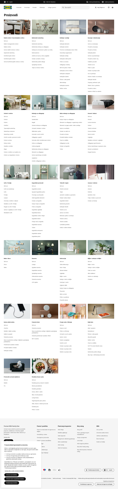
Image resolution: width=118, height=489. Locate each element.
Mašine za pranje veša (65, 352)
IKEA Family (61, 445)
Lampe (33, 264)
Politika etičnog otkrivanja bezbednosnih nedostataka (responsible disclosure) (96, 478)
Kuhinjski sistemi (64, 47)
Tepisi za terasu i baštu (38, 67)
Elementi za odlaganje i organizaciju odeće (71, 122)
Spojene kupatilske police (38, 192)
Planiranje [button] (42, 7)
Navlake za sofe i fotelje (10, 204)
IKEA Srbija (60, 429)
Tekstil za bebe (64, 221)
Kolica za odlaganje (37, 143)
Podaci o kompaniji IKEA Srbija (69, 478)
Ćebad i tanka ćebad (65, 198)
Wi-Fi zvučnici (35, 338)
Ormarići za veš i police (66, 334)
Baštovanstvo (35, 53)
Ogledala (62, 273)
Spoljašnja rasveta (37, 64)
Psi (4, 386)
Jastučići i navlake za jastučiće (67, 195)
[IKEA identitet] (8, 7)
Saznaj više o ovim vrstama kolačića (14, 471)
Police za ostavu (64, 61)
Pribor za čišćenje (64, 331)
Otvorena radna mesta (102, 432)
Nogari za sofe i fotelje (10, 206)
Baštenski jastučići (65, 204)
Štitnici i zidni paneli (65, 79)
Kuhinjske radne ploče (65, 58)
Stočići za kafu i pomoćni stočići (12, 137)
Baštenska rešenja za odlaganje (40, 47)
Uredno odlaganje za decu (38, 161)
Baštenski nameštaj (37, 44)
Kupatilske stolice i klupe (38, 215)
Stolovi (5, 119)
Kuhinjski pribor (92, 53)
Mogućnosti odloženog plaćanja (66, 439)
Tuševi (33, 227)
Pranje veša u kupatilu (37, 221)
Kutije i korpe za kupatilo (38, 204)
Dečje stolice (7, 143)
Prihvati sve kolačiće (11, 475)
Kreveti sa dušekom (93, 149)
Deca (5, 264)
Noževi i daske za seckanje (95, 76)
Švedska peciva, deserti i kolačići (40, 383)
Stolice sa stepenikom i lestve (11, 155)
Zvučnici (6, 328)
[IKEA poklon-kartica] (50, 469)
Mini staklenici (91, 273)
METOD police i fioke (65, 67)
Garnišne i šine (91, 195)
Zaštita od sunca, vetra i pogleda (40, 56)
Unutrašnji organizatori (66, 53)
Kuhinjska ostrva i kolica (66, 70)
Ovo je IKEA (99, 429)
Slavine (89, 349)
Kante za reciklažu (64, 128)
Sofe (5, 192)
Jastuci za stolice (64, 212)
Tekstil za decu (64, 218)
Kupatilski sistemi (36, 189)
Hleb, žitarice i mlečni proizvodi (40, 403)
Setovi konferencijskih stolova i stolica (14, 61)
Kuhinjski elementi (64, 44)
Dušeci (89, 125)
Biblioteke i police (36, 131)
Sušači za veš (63, 343)
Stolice (5, 122)
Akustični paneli (92, 337)
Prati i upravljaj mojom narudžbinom (83, 433)
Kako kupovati (61, 435)
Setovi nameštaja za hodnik (39, 155)
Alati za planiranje (62, 442)
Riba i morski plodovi (37, 395)
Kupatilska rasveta (37, 224)
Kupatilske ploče (36, 236)
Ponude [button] (35, 7)
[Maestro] (45, 469)
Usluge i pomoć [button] (52, 7)
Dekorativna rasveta (37, 276)
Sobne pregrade (36, 146)
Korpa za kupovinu (82, 437)
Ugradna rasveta (36, 267)
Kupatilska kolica (36, 212)
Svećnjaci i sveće (64, 282)
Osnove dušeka (92, 131)
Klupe (5, 149)
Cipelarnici (34, 158)
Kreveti (90, 119)
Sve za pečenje (92, 73)
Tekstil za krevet (92, 128)
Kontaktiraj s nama (42, 434)
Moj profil (79, 429)
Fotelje (6, 195)
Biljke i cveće (63, 276)
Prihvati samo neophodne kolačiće (15, 479)
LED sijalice (35, 282)
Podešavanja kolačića (11, 483)
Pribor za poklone (64, 297)
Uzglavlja (90, 137)
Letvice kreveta (92, 122)
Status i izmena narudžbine (44, 440)
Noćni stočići (91, 134)
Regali (33, 122)
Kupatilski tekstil (36, 218)
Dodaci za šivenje (92, 201)
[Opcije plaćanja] (59, 469)
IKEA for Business (62, 448)
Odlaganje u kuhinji (65, 64)
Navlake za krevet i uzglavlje (95, 140)
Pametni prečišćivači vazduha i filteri (41, 336)
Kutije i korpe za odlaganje (67, 119)
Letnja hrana (35, 397)
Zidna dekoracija (64, 264)
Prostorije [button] (27, 7)
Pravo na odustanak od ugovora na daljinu (46, 430)
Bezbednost (91, 331)
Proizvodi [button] (18, 7)
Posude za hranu (92, 50)
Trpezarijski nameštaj (9, 128)
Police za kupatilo (36, 206)
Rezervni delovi (41, 446)
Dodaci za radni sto (65, 131)
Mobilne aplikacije (62, 432)
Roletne (90, 192)
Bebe (5, 267)
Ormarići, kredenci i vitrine (38, 128)
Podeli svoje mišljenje (42, 452)
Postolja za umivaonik (37, 195)
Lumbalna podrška (64, 224)
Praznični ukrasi (64, 300)
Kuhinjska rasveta (64, 85)
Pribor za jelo (91, 67)
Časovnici (62, 291)
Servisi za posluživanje (93, 56)
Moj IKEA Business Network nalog (84, 450)
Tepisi (61, 192)
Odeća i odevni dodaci (65, 227)
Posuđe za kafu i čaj (93, 58)
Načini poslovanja (57, 478)
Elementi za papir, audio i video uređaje (70, 125)
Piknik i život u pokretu (94, 85)
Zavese (90, 189)
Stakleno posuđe (92, 61)
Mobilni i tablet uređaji (10, 331)
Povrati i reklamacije (42, 449)
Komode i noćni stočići (38, 134)
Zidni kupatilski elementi (38, 198)
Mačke (5, 383)
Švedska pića (35, 406)
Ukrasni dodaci (63, 270)
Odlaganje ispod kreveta (94, 143)
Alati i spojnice (91, 328)
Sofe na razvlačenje (9, 189)
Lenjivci (6, 198)
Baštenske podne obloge (38, 61)
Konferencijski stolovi (9, 56)
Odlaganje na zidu (64, 143)
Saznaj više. (7, 437)
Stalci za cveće (91, 270)
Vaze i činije (63, 267)
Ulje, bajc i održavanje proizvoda (96, 355)
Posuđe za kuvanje (93, 47)
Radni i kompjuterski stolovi (11, 44)
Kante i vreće (63, 337)
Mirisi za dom (63, 294)
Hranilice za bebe (8, 146)
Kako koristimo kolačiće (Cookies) (43, 478)
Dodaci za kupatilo (65, 146)
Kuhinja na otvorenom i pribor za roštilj (42, 50)
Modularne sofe (8, 212)
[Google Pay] (54, 469)
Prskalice (90, 279)
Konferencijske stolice (9, 58)
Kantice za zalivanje (93, 276)
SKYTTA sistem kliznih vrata (95, 346)
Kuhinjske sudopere (65, 73)
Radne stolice (7, 47)
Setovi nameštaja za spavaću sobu (97, 146)
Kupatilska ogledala (37, 209)
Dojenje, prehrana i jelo (94, 82)
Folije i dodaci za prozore (94, 198)
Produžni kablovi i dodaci (66, 137)
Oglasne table (63, 285)
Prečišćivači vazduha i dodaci (11, 344)
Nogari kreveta (92, 152)
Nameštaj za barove (9, 131)
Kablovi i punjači (8, 334)
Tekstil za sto (91, 64)
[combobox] (75, 7)
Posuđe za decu (92, 88)
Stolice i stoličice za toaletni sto (12, 152)
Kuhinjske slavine (64, 76)
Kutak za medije (100, 442)
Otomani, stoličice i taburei (11, 201)
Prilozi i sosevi (35, 409)
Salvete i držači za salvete (94, 91)
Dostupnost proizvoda (43, 437)
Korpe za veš (63, 328)
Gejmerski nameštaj (9, 53)
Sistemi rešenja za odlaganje (39, 125)
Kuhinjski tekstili (92, 79)
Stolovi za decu (8, 140)
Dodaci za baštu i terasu (38, 58)
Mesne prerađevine (37, 386)
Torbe (61, 149)
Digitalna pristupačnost (108, 481)
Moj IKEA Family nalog (83, 446)
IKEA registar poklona (82, 443)
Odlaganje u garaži (37, 137)
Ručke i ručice (63, 88)
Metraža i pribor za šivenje (67, 215)
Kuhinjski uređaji (64, 56)
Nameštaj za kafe (8, 134)
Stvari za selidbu (64, 140)
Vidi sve (6, 41)
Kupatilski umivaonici (37, 230)
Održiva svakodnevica (102, 435)
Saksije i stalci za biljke (66, 279)
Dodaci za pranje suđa (94, 70)
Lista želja (79, 440)
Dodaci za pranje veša (65, 349)
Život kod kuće (100, 439)
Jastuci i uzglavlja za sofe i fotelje (12, 209)
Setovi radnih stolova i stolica (11, 50)
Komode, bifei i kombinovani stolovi (41, 140)
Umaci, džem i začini (37, 392)
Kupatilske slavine (36, 233)
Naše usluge (40, 443)
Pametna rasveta (36, 279)
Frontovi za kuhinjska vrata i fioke (68, 50)
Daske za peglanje (64, 340)
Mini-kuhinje (63, 82)
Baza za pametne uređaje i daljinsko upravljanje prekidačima (16, 340)
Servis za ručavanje (93, 44)
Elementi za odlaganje (37, 152)
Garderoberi (35, 119)
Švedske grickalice (36, 389)
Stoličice (6, 125)
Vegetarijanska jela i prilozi (39, 400)
